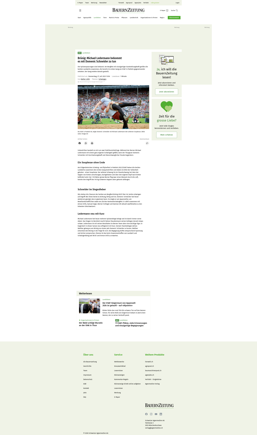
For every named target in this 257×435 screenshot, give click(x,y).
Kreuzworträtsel (120, 366)
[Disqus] (113, 263)
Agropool (129, 3)
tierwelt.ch (149, 362)
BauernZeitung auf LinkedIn (161, 414)
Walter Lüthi (85, 79)
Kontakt (86, 388)
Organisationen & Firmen (149, 17)
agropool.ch (149, 366)
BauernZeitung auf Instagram (151, 414)
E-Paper (80, 3)
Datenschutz (87, 379)
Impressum (87, 375)
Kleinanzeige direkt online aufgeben (127, 384)
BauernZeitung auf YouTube (156, 414)
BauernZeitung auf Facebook (146, 414)
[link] (125, 304)
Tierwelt (121, 3)
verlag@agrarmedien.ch (154, 428)
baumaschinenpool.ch (153, 370)
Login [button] (177, 3)
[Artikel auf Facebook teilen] (80, 143)
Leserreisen (118, 370)
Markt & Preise (114, 17)
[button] (80, 10)
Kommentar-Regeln (121, 379)
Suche (173, 10)
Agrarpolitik (87, 17)
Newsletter (103, 3)
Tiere (105, 17)
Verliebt (146, 3)
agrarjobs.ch (149, 375)
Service (118, 355)
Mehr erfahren (166, 135)
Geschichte (87, 366)
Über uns (88, 355)
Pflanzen (124, 17)
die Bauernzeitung (90, 362)
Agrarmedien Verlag (152, 384)
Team (87, 3)
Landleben (97, 17)
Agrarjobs (138, 3)
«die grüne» (155, 3)
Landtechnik (134, 17)
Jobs (84, 393)
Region (162, 17)
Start (79, 17)
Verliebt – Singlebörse (153, 379)
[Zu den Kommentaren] (147, 143)
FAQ (84, 397)
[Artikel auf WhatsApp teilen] (86, 143)
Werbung (94, 3)
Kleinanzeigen (119, 375)
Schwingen (102, 79)
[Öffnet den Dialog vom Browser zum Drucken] (92, 143)
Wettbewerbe (119, 362)
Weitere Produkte (154, 355)
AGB (84, 384)
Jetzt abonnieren (166, 92)
